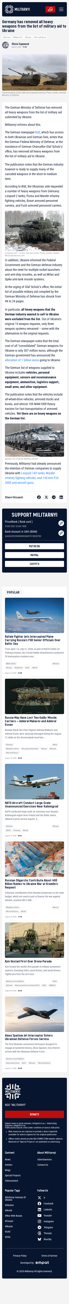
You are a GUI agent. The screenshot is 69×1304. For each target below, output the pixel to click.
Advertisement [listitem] (44, 1159)
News (7, 1159)
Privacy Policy (20, 1255)
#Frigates (9, 745)
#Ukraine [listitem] (9, 1205)
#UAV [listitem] (7, 1231)
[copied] (61, 523)
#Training (16, 830)
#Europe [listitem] (9, 1221)
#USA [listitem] (7, 1237)
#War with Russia (40, 37)
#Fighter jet (18, 668)
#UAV (27, 668)
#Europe (9, 668)
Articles (8, 1164)
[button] (60, 9)
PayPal (34, 555)
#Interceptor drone (12, 1063)
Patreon (34, 546)
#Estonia (56, 664)
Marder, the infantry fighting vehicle (21, 459)
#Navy (55, 745)
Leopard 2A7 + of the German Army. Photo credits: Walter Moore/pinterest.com (32, 254)
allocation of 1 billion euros (22, 360)
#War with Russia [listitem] (13, 1215)
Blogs (7, 1170)
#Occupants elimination (30, 749)
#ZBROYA (52, 985)
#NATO (8, 830)
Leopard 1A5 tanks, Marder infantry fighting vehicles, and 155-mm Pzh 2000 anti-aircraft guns (32, 477)
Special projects (13, 1175)
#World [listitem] (8, 1210)
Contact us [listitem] (42, 1164)
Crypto (34, 564)
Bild (37, 132)
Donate (34, 1114)
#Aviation (9, 826)
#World (34, 668)
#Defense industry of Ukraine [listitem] (15, 1198)
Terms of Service (49, 1255)
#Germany (6, 37)
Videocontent (11, 1180)
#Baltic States (11, 664)
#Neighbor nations (12, 749)
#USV (44, 985)
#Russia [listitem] (9, 1226)
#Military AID (17, 37)
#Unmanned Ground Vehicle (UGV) (27, 985)
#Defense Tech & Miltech (15, 981)
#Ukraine (28, 37)
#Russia (44, 749)
